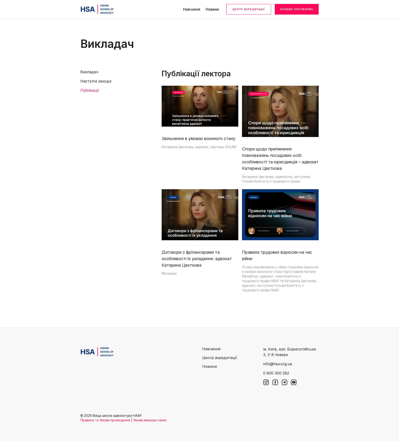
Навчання (191, 9)
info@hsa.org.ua (277, 364)
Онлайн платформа (296, 9)
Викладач (89, 72)
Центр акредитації (249, 9)
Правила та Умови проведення (105, 420)
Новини (212, 9)
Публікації (89, 90)
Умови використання (149, 420)
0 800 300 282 (276, 373)
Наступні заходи (95, 81)
